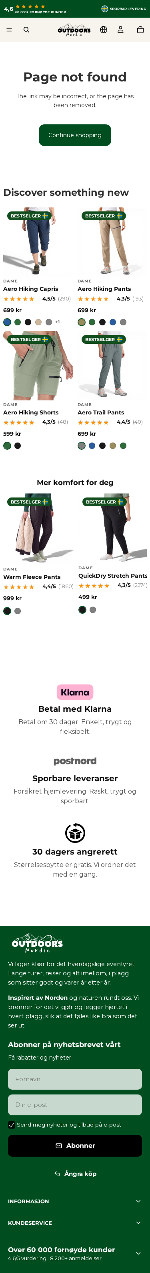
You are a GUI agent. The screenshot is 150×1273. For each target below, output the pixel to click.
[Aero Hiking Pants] (112, 266)
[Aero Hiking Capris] (38, 266)
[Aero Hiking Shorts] (38, 390)
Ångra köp (80, 1173)
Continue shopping (75, 135)
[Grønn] (92, 322)
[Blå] (7, 322)
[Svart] (28, 322)
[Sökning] (26, 30)
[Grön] (18, 322)
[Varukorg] (140, 30)
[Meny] (9, 29)
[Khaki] (82, 322)
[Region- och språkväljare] (103, 30)
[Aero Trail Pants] (112, 390)
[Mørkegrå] (123, 322)
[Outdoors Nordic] (75, 942)
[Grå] (49, 322)
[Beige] (38, 322)
